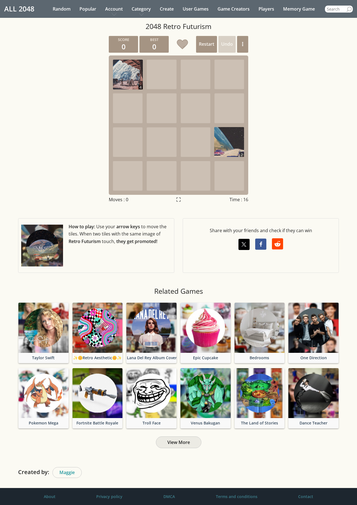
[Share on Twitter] (244, 244)
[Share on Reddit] (277, 243)
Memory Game (299, 9)
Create (167, 9)
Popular (87, 9)
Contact (305, 496)
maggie (67, 472)
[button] (242, 44)
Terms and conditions (236, 496)
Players (266, 9)
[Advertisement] (51, 119)
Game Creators (234, 9)
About (50, 496)
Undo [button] (227, 44)
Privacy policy (109, 496)
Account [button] (114, 9)
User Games (196, 9)
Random (62, 9)
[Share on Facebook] (260, 244)
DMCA (169, 496)
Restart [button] (206, 44)
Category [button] (141, 9)
